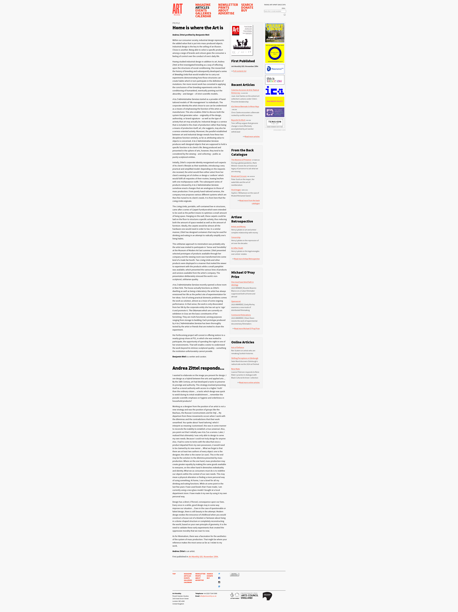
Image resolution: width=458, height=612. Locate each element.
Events (201, 10)
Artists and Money (238, 227)
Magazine (203, 5)
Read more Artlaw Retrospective (247, 259)
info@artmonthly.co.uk (208, 596)
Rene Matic (235, 369)
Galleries (203, 13)
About (223, 10)
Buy (244, 10)
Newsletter (228, 5)
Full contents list (239, 71)
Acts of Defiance (237, 347)
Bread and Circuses (239, 176)
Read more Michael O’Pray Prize (247, 329)
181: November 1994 (203, 556)
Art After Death (237, 248)
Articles (202, 7)
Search (247, 5)
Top (174, 574)
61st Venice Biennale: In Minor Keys (245, 106)
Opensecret (236, 301)
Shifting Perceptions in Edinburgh (244, 358)
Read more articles (252, 137)
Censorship (235, 237)
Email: (284, 8)
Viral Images (236, 190)
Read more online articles (249, 383)
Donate (247, 7)
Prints (223, 7)
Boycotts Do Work (238, 120)
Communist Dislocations (241, 315)
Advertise (226, 13)
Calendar (203, 16)
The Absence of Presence (241, 160)
